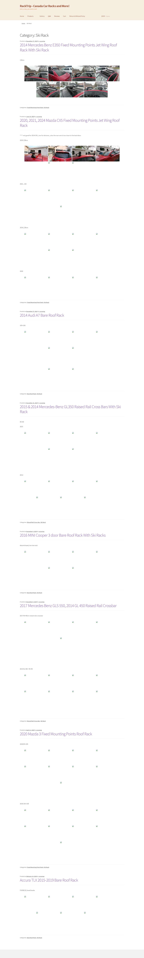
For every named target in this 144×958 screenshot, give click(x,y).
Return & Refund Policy (77, 16)
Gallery (42, 16)
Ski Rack (46, 107)
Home (22, 16)
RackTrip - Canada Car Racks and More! (44, 6)
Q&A (49, 16)
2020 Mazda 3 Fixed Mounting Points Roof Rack (56, 733)
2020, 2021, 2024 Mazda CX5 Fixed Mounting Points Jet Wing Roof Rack (70, 123)
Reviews (57, 16)
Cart (64, 16)
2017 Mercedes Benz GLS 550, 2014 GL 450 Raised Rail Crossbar (68, 605)
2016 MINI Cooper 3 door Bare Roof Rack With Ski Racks (63, 535)
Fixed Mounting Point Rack (35, 107)
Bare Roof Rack (31, 394)
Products (30, 16)
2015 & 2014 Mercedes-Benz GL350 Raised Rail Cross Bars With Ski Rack (70, 409)
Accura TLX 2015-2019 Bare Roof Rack (49, 880)
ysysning (42, 41)
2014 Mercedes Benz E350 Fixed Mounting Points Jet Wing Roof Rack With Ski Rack (68, 47)
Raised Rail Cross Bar (33, 522)
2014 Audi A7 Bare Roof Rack (42, 315)
